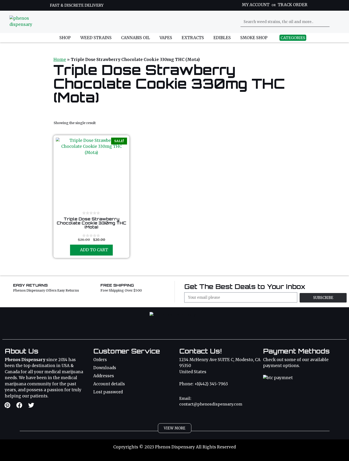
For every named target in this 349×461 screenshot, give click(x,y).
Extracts (193, 37)
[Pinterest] (7, 405)
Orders (100, 359)
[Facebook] (19, 405)
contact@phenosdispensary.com (210, 404)
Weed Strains (96, 37)
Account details (109, 383)
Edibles (222, 37)
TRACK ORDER (292, 4)
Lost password (108, 392)
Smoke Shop (254, 37)
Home (59, 59)
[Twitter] (31, 405)
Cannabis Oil (135, 37)
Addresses (103, 375)
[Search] (325, 22)
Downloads (104, 367)
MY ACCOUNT (255, 4)
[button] (174, 428)
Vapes (166, 37)
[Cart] (337, 21)
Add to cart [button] (94, 249)
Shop (65, 37)
